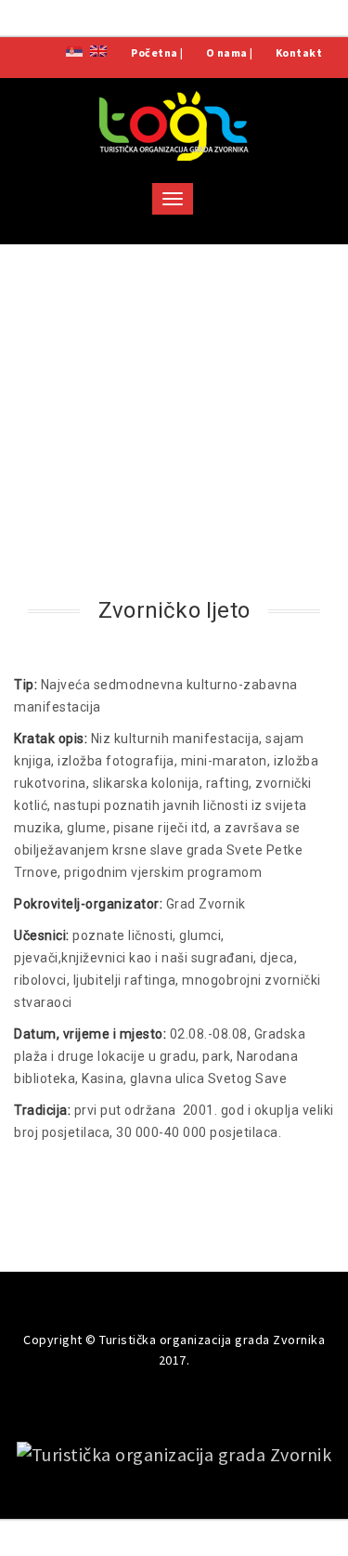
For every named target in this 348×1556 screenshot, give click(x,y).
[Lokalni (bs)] (74, 50)
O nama (227, 52)
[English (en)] (98, 50)
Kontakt (299, 52)
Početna (154, 52)
